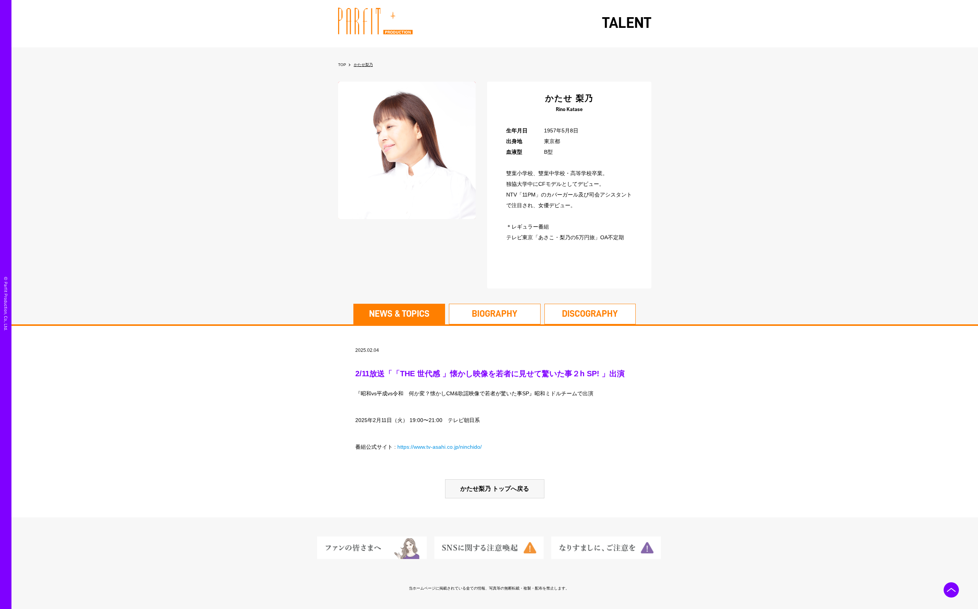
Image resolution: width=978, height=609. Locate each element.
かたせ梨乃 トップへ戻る (494, 488)
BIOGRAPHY (494, 313)
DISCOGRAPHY (590, 313)
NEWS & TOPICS (399, 313)
